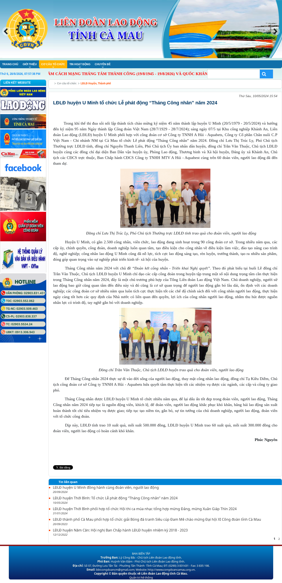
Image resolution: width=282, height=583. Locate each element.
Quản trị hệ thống (141, 577)
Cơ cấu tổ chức (67, 83)
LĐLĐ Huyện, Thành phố (96, 83)
